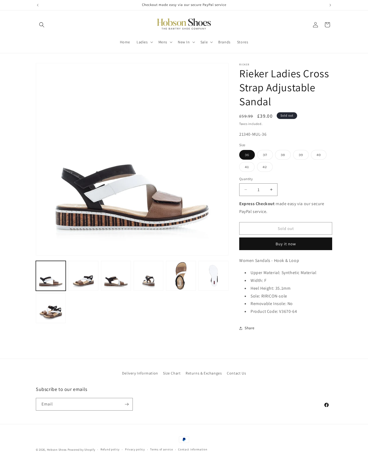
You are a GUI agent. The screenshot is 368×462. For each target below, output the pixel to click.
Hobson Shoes (57, 450)
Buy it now (286, 243)
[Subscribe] (127, 404)
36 (250, 156)
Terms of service (161, 449)
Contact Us (236, 373)
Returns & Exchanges (204, 373)
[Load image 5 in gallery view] (181, 276)
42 (268, 168)
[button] (42, 25)
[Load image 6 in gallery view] (213, 276)
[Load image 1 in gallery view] (51, 276)
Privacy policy (135, 449)
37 (268, 156)
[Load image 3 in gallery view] (116, 276)
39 (304, 156)
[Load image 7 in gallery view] (51, 308)
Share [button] (250, 328)
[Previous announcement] (38, 5)
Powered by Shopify (81, 450)
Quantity (246, 179)
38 (286, 156)
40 (322, 156)
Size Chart (171, 373)
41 (250, 168)
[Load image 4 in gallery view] (149, 276)
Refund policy (110, 449)
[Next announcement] (330, 5)
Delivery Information (140, 373)
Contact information (192, 449)
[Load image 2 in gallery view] (83, 276)
